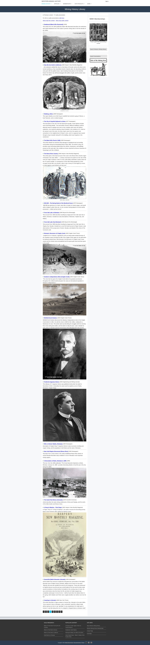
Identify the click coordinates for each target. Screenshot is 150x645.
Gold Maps (89, 633)
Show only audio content (62, 20)
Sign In (106, 1)
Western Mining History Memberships (95, 628)
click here (61, 18)
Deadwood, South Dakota (71, 629)
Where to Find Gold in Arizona (50, 629)
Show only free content (49, 20)
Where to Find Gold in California (51, 632)
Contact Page (90, 630)
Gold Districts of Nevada (49, 635)
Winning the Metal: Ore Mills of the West (74, 632)
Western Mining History (51, 1)
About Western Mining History (93, 625)
